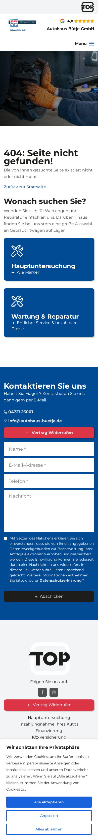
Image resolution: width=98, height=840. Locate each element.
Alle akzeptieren (49, 802)
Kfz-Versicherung (49, 737)
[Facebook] (42, 692)
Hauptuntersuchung (49, 717)
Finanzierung (49, 730)
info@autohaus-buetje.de (35, 420)
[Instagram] (54, 692)
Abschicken (52, 596)
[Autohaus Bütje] (16, 25)
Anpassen (49, 815)
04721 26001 (20, 411)
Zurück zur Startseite (25, 187)
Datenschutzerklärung (60, 580)
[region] (49, 789)
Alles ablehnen (49, 829)
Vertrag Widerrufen (51, 432)
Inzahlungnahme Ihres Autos (49, 724)
